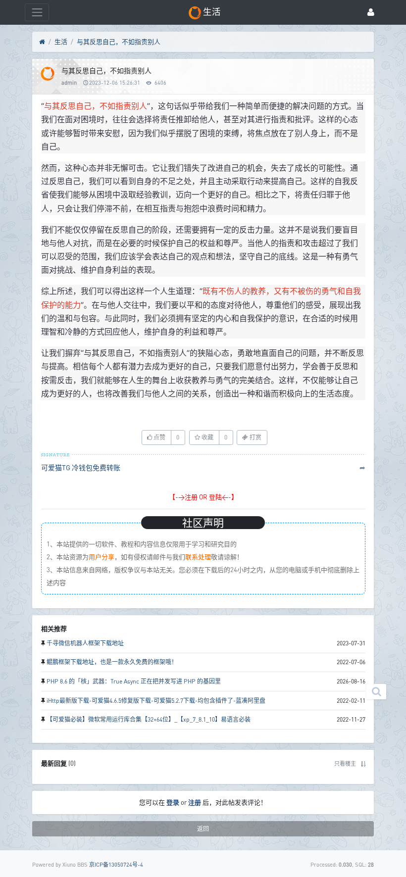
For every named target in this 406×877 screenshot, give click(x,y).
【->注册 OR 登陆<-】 (203, 497)
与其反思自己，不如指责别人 (118, 42)
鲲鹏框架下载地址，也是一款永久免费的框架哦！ (112, 662)
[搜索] (376, 691)
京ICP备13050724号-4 (116, 864)
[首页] (42, 42)
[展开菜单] (37, 12)
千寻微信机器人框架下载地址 (85, 643)
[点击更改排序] (363, 763)
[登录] (370, 12)
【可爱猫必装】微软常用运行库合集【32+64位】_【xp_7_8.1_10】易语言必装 (149, 719)
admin (69, 82)
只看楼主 (345, 763)
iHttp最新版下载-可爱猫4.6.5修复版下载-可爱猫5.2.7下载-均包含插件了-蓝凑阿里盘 (156, 700)
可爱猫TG (55, 467)
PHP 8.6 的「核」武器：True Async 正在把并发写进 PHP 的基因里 (134, 681)
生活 (60, 42)
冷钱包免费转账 (96, 467)
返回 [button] (203, 828)
